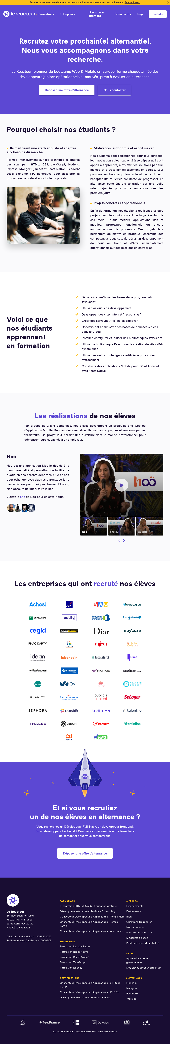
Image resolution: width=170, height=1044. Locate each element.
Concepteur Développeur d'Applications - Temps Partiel (89, 923)
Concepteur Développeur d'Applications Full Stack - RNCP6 (91, 984)
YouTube (131, 998)
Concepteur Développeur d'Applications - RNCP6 (89, 992)
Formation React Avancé (74, 957)
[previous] (120, 541)
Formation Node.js (71, 967)
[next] (123, 541)
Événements (123, 14)
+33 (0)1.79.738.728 (18, 927)
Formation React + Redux (75, 946)
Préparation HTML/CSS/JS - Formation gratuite (88, 906)
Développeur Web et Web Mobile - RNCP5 (85, 997)
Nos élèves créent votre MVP (143, 967)
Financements (134, 906)
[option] (94, 526)
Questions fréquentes (139, 921)
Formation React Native (74, 951)
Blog (140, 14)
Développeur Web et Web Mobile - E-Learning (87, 911)
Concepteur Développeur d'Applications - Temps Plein (92, 916)
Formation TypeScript (73, 962)
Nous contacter (135, 927)
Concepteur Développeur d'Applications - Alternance (91, 931)
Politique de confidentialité (142, 943)
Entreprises (67, 14)
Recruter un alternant (97, 14)
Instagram (132, 988)
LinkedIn (131, 982)
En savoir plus (132, 2)
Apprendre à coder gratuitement (137, 960)
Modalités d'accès (137, 937)
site (22, 497)
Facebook (132, 993)
